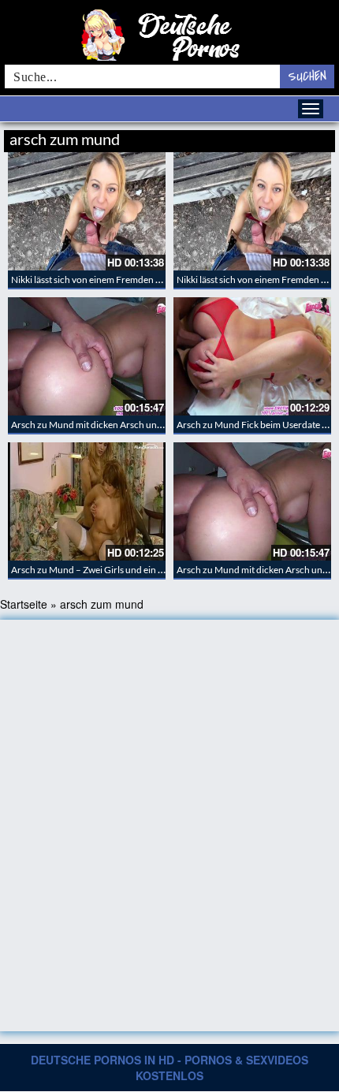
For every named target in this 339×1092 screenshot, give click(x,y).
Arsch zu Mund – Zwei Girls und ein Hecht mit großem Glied (133, 570)
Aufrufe (254, 136)
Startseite (23, 604)
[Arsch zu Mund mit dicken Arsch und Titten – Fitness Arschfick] (87, 356)
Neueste (208, 136)
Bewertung (305, 136)
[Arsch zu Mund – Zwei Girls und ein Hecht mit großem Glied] (87, 501)
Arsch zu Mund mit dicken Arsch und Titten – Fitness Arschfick (139, 424)
